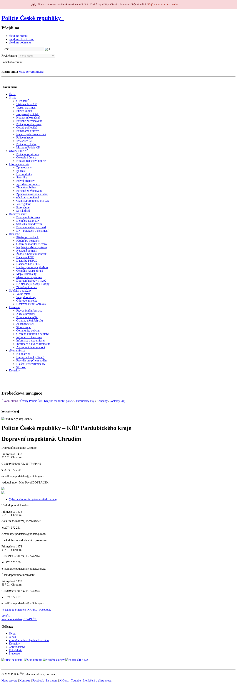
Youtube (76, 680)
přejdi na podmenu (20, 42)
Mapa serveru (27, 71)
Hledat (5, 48)
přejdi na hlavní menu (21, 39)
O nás (12, 636)
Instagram (52, 680)
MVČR (5, 616)
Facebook (45, 609)
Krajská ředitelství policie (59, 400)
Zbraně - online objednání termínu (29, 640)
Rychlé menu (9, 55)
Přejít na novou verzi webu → (164, 4)
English (39, 71)
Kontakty (102, 400)
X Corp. (32, 609)
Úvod (12, 633)
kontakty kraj (117, 400)
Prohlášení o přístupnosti (97, 680)
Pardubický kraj (85, 400)
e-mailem (20, 609)
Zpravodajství (17, 646)
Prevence (14, 653)
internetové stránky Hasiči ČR (19, 619)
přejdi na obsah (18, 35)
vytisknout (7, 609)
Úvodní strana (9, 400)
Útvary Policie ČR (31, 400)
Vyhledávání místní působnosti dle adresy (33, 499)
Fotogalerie (15, 650)
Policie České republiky (31, 18)
